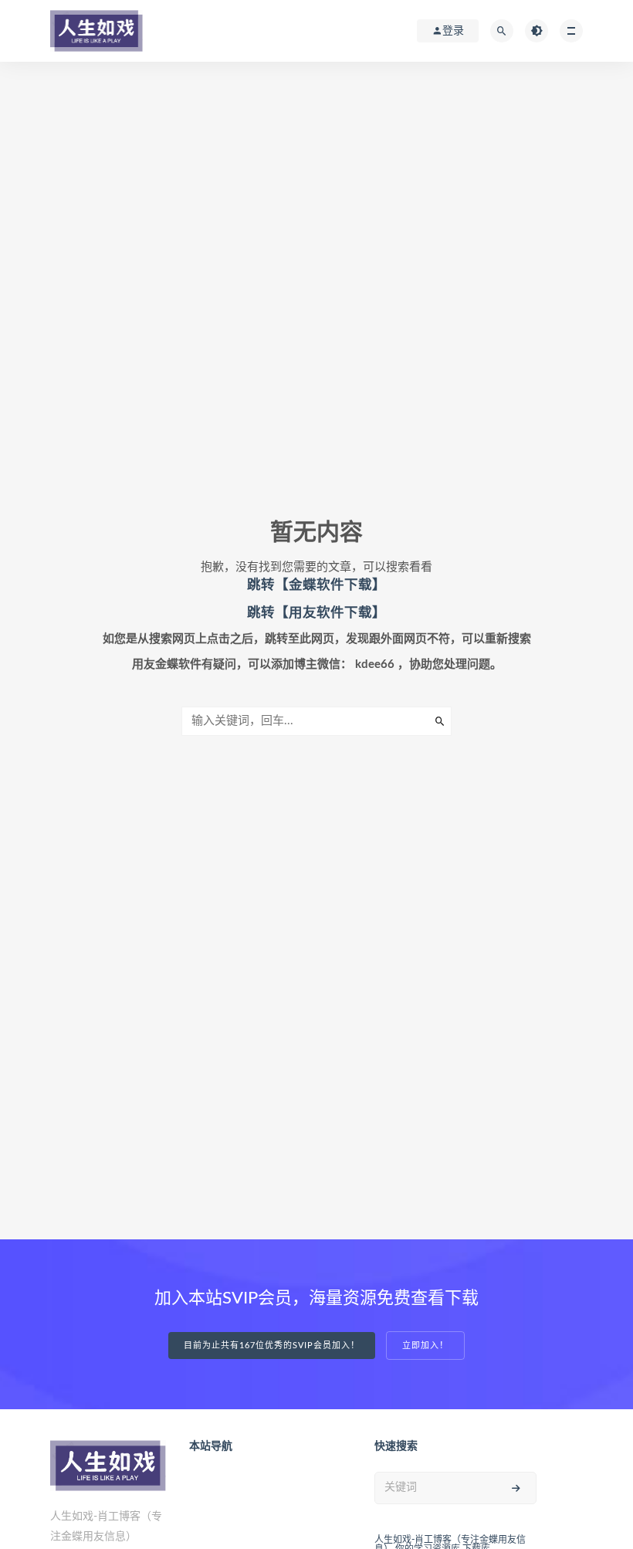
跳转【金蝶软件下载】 (316, 584)
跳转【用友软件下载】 (316, 612)
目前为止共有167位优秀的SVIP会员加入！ (272, 1345)
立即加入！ (425, 1345)
